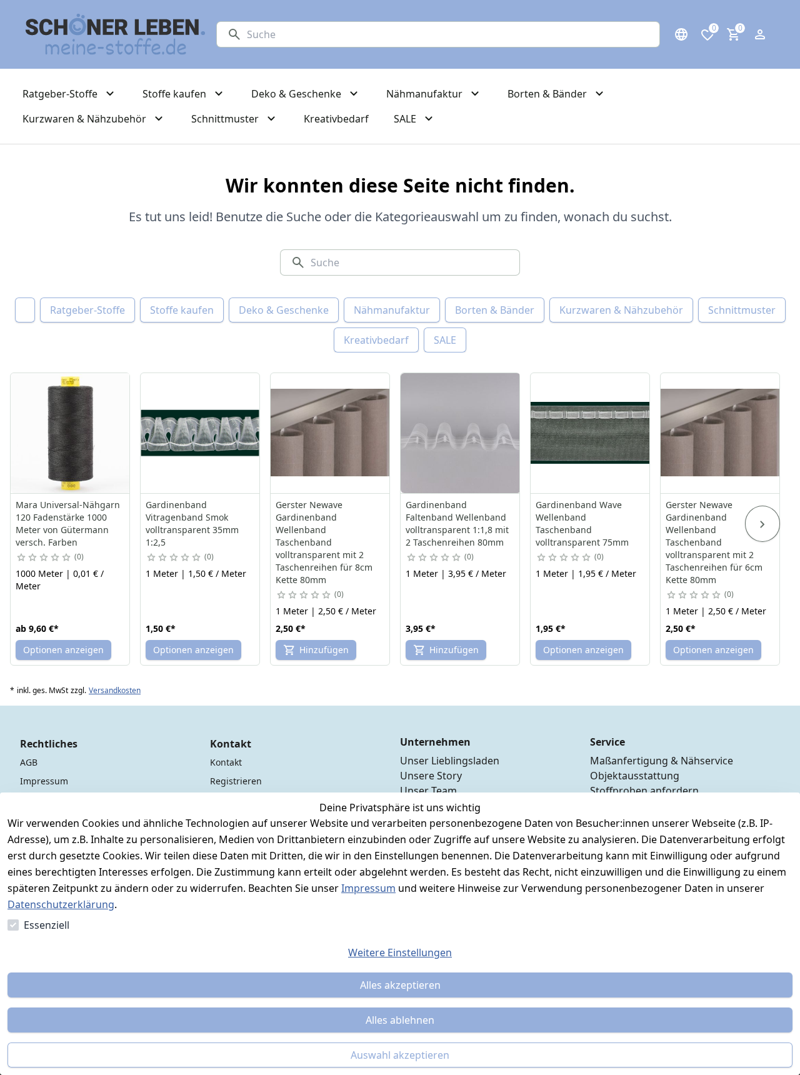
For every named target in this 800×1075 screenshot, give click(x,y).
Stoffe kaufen (182, 310)
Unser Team (428, 791)
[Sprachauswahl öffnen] (681, 34)
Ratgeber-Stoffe (87, 310)
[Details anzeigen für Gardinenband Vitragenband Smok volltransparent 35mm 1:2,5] (201, 433)
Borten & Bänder (494, 310)
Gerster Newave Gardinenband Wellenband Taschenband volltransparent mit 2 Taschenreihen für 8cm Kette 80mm (324, 542)
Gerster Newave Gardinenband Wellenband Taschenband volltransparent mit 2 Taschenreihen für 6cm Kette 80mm (714, 542)
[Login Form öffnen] (760, 34)
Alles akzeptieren (400, 985)
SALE (445, 340)
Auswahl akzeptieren (400, 1055)
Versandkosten (115, 691)
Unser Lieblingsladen (449, 761)
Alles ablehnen (400, 1020)
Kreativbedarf (376, 340)
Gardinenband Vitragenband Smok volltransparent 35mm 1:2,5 (192, 523)
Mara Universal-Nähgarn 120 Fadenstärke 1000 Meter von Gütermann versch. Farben (68, 523)
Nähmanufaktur (392, 310)
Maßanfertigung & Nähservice (661, 761)
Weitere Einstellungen (400, 952)
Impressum (368, 888)
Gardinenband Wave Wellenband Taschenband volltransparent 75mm (582, 523)
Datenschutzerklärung (61, 904)
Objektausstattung (634, 775)
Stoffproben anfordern (644, 791)
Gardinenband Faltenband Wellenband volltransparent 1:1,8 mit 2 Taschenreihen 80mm (457, 523)
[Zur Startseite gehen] (115, 34)
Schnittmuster (742, 310)
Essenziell (46, 925)
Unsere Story (431, 775)
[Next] (762, 524)
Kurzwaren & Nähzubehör (621, 310)
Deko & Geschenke (284, 310)
